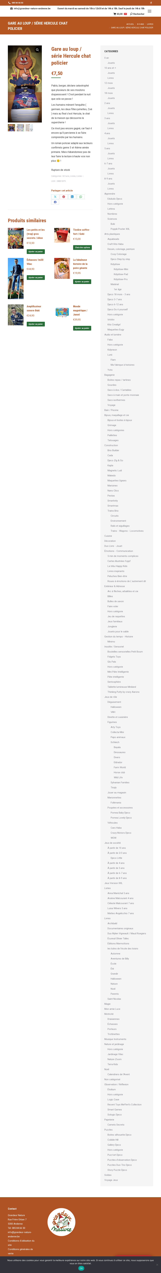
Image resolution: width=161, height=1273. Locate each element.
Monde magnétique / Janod (80, 310)
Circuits (115, 515)
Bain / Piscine (111, 410)
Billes (110, 596)
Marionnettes (114, 797)
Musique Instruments (115, 1039)
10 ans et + (110, 68)
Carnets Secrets (116, 1124)
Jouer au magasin (117, 792)
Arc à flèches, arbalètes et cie (123, 591)
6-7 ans (108, 163)
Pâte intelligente (116, 676)
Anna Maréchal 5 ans (118, 893)
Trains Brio (113, 510)
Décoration (110, 541)
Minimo (111, 641)
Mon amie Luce (112, 1009)
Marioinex (112, 485)
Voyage (111, 405)
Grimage (112, 425)
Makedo (112, 475)
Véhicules (113, 822)
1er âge (118, 289)
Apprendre (109, 193)
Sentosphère (114, 681)
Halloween (116, 707)
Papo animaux (118, 737)
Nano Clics (113, 490)
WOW (113, 837)
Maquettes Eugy (116, 329)
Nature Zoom (115, 1059)
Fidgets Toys (114, 656)
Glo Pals (112, 661)
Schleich (115, 742)
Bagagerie (109, 374)
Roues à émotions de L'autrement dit (127, 581)
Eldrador (118, 762)
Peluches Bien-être (117, 576)
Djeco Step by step (120, 259)
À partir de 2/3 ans (117, 853)
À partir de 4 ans (116, 863)
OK (81, 1268)
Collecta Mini (117, 732)
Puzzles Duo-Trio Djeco (120, 1165)
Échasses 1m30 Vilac (35, 261)
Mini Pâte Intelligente (118, 671)
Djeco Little (116, 858)
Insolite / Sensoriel (114, 646)
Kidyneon (112, 349)
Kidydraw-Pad (121, 274)
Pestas (111, 495)
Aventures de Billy (120, 958)
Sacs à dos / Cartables (119, 390)
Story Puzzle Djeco (117, 1170)
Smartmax (113, 505)
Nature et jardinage (114, 1044)
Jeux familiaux (115, 621)
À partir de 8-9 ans (117, 878)
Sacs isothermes (116, 400)
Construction (111, 445)
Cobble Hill (113, 1139)
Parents (115, 993)
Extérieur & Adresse (114, 586)
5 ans (107, 148)
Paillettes (112, 435)
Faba (110, 339)
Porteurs (112, 1029)
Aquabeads (113, 239)
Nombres (112, 213)
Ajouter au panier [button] (36, 252)
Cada (110, 455)
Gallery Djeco (114, 1144)
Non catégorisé (112, 1079)
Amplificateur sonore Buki (34, 308)
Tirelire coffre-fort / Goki (81, 231)
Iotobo (111, 319)
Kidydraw (115, 264)
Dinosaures (119, 752)
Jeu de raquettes (116, 616)
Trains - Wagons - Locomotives (127, 530)
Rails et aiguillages (120, 525)
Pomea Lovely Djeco (121, 817)
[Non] (157, 1264)
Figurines (112, 722)
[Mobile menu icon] (149, 11)
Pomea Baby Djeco (120, 812)
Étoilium (112, 1089)
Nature (114, 983)
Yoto (110, 369)
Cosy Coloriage (119, 254)
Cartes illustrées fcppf (119, 561)
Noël (113, 988)
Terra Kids (113, 1064)
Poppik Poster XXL (120, 229)
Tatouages (113, 440)
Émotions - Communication (118, 551)
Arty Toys (116, 727)
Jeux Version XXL (113, 883)
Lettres (111, 208)
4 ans (107, 133)
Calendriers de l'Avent (119, 1074)
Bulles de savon (116, 601)
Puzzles (108, 1129)
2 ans (107, 103)
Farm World (120, 767)
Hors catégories (116, 430)
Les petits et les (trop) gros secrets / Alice (36, 234)
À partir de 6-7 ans (117, 873)
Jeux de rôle (110, 697)
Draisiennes (113, 1019)
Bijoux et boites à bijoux (120, 420)
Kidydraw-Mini (121, 269)
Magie (107, 1004)
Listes (107, 888)
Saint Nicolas (114, 998)
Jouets (111, 62)
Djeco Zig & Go (115, 460)
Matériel (115, 284)
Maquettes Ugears (117, 480)
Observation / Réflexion (116, 1084)
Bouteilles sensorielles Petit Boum (125, 651)
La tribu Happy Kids (117, 566)
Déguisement (114, 702)
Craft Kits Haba (115, 244)
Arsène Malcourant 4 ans (120, 898)
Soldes (107, 1175)
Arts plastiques (112, 234)
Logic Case (113, 1099)
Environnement (118, 520)
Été (112, 968)
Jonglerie (112, 626)
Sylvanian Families (120, 782)
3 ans (107, 118)
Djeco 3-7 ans (115, 299)
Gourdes (112, 385)
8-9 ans (66, 176)
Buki (113, 224)
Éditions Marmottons (118, 943)
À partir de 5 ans (116, 868)
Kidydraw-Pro (121, 279)
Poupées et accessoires (120, 807)
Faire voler (113, 606)
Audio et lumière (112, 334)
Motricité (109, 1014)
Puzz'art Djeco (115, 1154)
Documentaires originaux (120, 928)
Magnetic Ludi (115, 470)
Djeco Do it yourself (118, 309)
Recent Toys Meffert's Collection (125, 1104)
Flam (113, 359)
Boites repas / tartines (119, 380)
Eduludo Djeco (115, 198)
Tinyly (114, 787)
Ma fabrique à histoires (122, 364)
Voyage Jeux (111, 1180)
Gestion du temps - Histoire (118, 636)
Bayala (117, 747)
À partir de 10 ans (117, 848)
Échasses (113, 1024)
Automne (115, 953)
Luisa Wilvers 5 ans (117, 908)
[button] (37, 50)
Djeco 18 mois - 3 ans (119, 294)
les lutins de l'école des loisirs (123, 948)
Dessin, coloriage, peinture (121, 249)
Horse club (119, 772)
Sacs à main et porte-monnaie (123, 395)
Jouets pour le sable (118, 631)
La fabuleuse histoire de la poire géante (80, 264)
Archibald (112, 923)
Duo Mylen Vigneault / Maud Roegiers (127, 933)
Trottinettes (114, 1034)
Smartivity (113, 500)
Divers (117, 757)
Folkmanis (116, 802)
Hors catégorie (115, 203)
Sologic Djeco (115, 1114)
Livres (72, 176)
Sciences (112, 218)
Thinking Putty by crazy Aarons (123, 692)
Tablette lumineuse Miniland (122, 686)
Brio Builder (113, 450)
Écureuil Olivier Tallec (118, 938)
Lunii (110, 354)
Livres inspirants (116, 571)
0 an (106, 57)
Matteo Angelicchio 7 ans (121, 913)
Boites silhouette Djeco (119, 1134)
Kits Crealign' (114, 324)
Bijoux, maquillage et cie (116, 415)
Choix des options (82, 247)
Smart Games (115, 1109)
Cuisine (108, 536)
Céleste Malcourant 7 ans (121, 903)
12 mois (108, 83)
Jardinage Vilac (115, 1054)
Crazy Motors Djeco (121, 832)
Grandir (114, 973)
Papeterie (109, 1119)
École (113, 963)
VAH (113, 712)
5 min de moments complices (123, 556)
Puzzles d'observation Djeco (122, 1160)
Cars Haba (116, 827)
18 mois (108, 93)
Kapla (110, 465)
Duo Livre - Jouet (113, 546)
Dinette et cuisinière (118, 717)
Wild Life (118, 777)
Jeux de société (112, 842)
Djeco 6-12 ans (115, 304)
